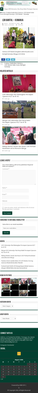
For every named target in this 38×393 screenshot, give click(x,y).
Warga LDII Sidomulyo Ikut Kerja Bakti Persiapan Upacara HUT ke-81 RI (16, 121)
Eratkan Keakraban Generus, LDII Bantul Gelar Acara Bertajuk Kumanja (15, 64)
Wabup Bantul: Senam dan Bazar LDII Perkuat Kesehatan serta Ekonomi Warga (19, 147)
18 (8, 372)
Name (4, 188)
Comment (5, 169)
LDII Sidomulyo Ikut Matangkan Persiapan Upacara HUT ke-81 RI (17, 95)
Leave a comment (9, 25)
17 (3, 372)
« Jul (1, 379)
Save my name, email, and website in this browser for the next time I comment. (18, 208)
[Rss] (19, 353)
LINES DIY (22, 385)
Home (3, 12)
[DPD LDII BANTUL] (19, 2)
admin (6, 23)
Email (4, 194)
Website (4, 201)
